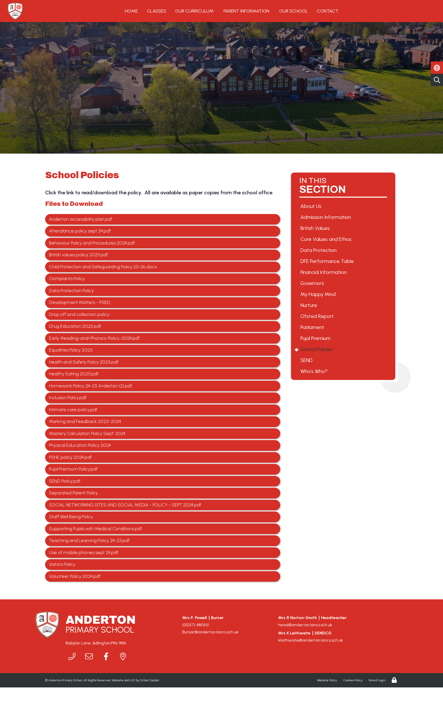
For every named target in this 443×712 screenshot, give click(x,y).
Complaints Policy (67, 278)
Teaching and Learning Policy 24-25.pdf (89, 540)
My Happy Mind (319, 294)
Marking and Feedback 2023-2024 (85, 421)
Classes (156, 11)
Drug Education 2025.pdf (75, 326)
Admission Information (326, 217)
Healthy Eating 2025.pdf (73, 374)
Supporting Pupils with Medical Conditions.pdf (95, 529)
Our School (293, 11)
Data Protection (319, 250)
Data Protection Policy (71, 290)
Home (131, 11)
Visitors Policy (62, 564)
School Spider (149, 680)
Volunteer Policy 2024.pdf (74, 576)
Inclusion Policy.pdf (67, 397)
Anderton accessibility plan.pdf (80, 219)
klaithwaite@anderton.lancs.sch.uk (310, 640)
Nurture (309, 305)
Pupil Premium (316, 338)
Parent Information (246, 11)
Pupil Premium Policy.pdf (73, 469)
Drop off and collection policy (79, 314)
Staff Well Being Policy (71, 516)
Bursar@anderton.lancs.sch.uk (210, 632)
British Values (316, 228)
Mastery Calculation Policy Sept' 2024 (87, 433)
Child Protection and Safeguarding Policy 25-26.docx (103, 267)
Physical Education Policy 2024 (80, 445)
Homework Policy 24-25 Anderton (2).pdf (90, 386)
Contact (327, 11)
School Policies (317, 349)
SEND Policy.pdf (64, 481)
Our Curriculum (194, 11)
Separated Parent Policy (73, 493)
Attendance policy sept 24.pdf (80, 231)
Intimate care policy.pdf (73, 409)
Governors (313, 283)
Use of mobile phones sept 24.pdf (83, 552)
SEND (307, 360)
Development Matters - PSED (79, 302)
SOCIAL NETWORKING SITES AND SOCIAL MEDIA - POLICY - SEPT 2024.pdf (125, 505)
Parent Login (377, 680)
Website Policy (327, 680)
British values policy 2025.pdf (78, 255)
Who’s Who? (314, 371)
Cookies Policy (353, 680)
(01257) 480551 (195, 624)
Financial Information (324, 272)
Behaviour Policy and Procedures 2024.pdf (92, 243)
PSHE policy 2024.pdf (70, 457)
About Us (311, 206)
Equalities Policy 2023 (71, 350)
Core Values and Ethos (326, 239)
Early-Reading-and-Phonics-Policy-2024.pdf (94, 338)
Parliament (313, 327)
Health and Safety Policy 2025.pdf (83, 362)
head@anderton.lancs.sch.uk (305, 624)
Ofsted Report (318, 316)
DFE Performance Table (328, 261)
